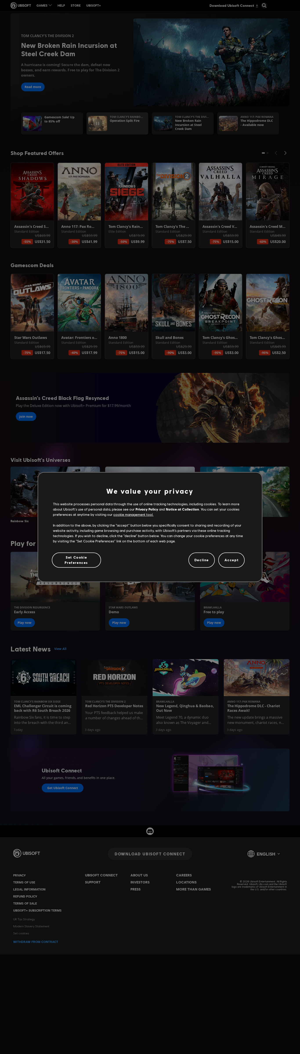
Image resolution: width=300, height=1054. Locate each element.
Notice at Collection (182, 509)
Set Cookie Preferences (76, 560)
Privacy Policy (147, 509)
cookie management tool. (133, 515)
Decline (201, 560)
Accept (231, 560)
